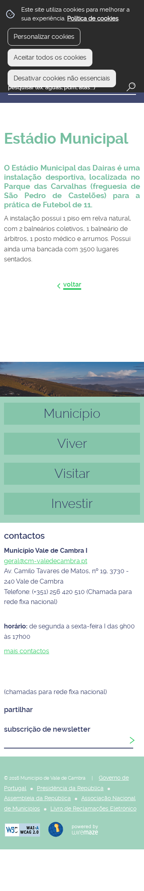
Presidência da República (70, 788)
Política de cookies (92, 18)
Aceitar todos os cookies (50, 57)
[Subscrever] (132, 740)
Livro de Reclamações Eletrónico (93, 808)
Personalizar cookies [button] (44, 36)
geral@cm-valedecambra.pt (45, 561)
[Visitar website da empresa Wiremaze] (81, 829)
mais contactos (26, 651)
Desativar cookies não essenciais (62, 78)
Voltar (72, 284)
